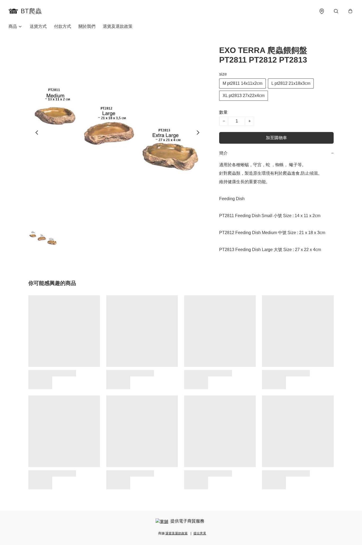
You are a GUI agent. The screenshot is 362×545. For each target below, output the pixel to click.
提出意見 (199, 533)
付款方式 (62, 26)
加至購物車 (276, 137)
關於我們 (86, 26)
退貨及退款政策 (118, 26)
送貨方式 (38, 26)
